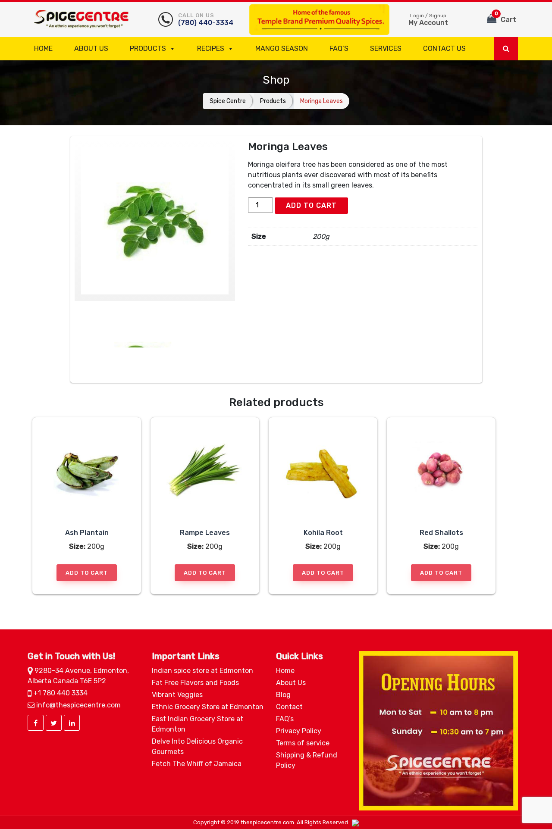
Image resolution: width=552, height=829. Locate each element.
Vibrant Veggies (177, 695)
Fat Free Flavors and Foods (195, 683)
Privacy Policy (298, 731)
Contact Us (444, 48)
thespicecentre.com (267, 822)
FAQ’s (338, 48)
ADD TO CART (311, 205)
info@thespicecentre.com (77, 705)
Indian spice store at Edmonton (202, 670)
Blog (283, 695)
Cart (506, 17)
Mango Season (281, 48)
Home (43, 48)
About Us (91, 48)
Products (148, 48)
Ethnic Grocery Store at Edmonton (207, 707)
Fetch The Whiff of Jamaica (197, 764)
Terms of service (302, 743)
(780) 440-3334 (205, 19)
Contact (289, 707)
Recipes (210, 48)
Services (385, 48)
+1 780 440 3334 (59, 693)
